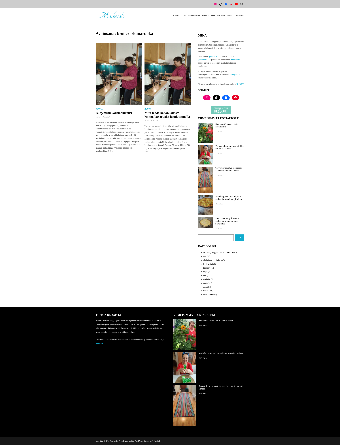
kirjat (205, 271)
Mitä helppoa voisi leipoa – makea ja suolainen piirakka (228, 197)
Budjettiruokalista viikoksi (114, 113)
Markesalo (111, 16)
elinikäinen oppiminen (212, 260)
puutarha (207, 283)
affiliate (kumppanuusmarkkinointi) (218, 252)
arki (204, 256)
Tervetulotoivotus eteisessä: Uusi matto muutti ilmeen (228, 169)
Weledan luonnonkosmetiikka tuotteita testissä (229, 147)
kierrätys (206, 268)
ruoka (99, 109)
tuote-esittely (208, 294)
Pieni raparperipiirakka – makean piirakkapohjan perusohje (227, 221)
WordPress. (139, 441)
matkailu (206, 279)
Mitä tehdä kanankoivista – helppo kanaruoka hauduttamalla (167, 114)
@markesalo (214, 56)
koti (204, 275)
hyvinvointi (208, 264)
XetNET (240, 84)
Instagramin (235, 74)
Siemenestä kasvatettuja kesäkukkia (226, 125)
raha (205, 287)
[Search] (239, 237)
